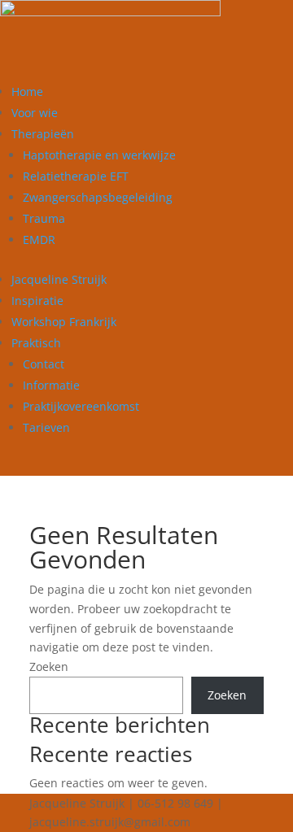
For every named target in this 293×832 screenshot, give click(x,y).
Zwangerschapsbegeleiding (98, 197)
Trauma (44, 218)
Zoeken (48, 666)
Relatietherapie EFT (76, 176)
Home (27, 91)
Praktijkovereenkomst (81, 406)
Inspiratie (37, 300)
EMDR (39, 239)
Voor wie (34, 112)
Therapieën (42, 134)
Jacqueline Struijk (59, 279)
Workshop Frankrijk (63, 321)
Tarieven (46, 427)
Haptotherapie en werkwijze (99, 155)
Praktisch (36, 343)
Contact (43, 364)
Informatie (51, 385)
